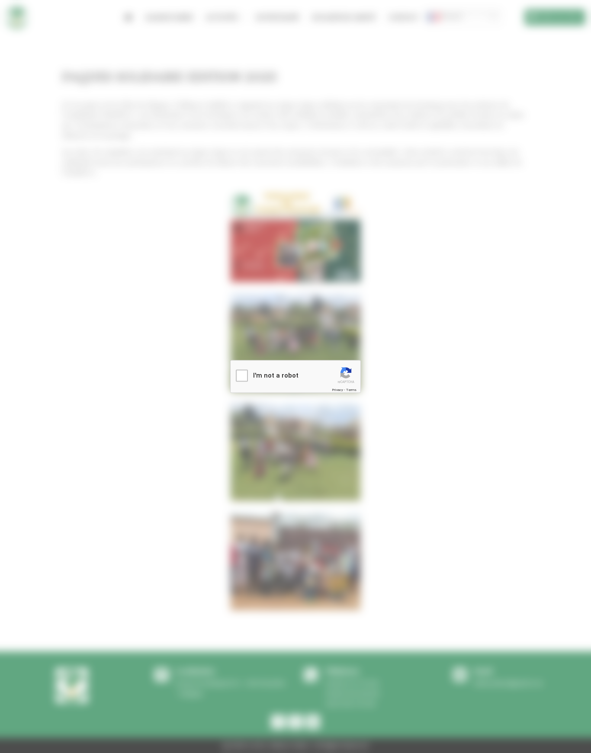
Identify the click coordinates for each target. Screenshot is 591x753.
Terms (351, 389)
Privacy (337, 389)
